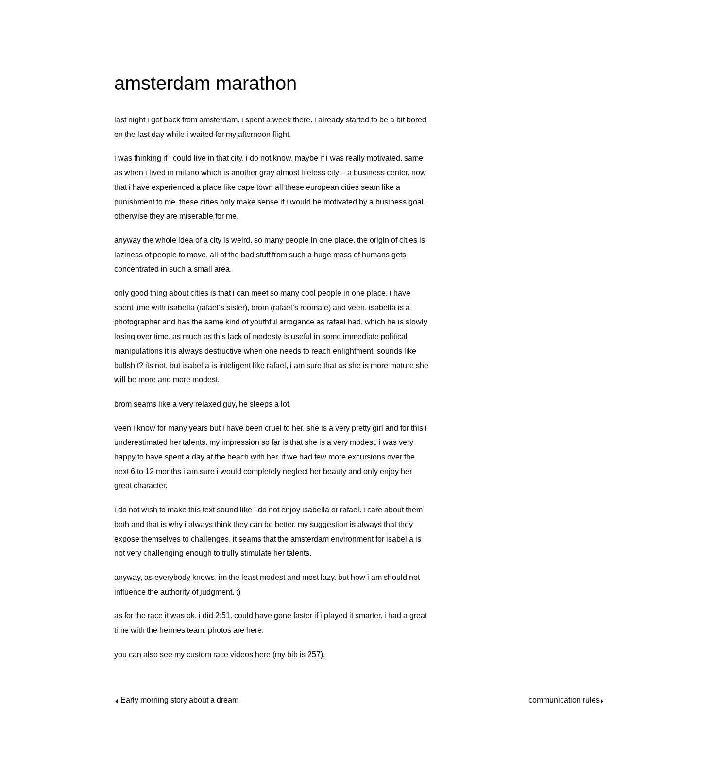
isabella (181, 308)
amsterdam (218, 120)
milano (187, 173)
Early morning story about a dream (179, 700)
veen (356, 308)
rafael (209, 308)
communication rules (564, 700)
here (254, 630)
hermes (172, 630)
